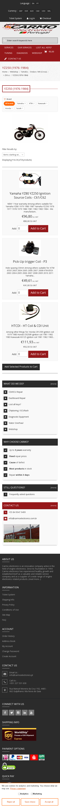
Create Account (9, 656)
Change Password (10, 651)
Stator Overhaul (16, 423)
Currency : (12, 10)
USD (43, 11)
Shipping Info (8, 599)
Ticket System (8, 594)
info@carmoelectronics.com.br (23, 518)
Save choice (30, 802)
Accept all (49, 802)
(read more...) (35, 579)
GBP (20, 11)
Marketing (37, 794)
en (33, 3)
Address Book (8, 641)
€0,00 (51, 51)
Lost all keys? (15, 404)
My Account (7, 646)
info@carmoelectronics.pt (21, 675)
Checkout (46, 18)
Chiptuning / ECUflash (19, 410)
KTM (31, 103)
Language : (25, 3)
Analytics (24, 794)
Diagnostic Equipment (19, 416)
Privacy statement (18, 788)
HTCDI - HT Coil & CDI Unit (30, 326)
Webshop (14, 72)
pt (38, 3)
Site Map (6, 614)
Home (4, 72)
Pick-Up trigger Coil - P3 (30, 262)
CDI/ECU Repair (16, 391)
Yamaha (24, 72)
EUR (26, 11)
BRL (49, 11)
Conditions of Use (10, 609)
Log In (32, 18)
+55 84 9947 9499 (17, 512)
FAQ (4, 619)
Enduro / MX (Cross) (38, 72)
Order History (8, 636)
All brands (9, 103)
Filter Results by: (9, 149)
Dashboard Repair (17, 398)
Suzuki (19, 108)
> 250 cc (6, 75)
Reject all (11, 802)
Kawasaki (42, 103)
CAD (37, 11)
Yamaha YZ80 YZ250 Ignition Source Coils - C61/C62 (30, 195)
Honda (9, 108)
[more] (53, 384)
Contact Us (14, 58)
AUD (32, 11)
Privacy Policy (8, 604)
